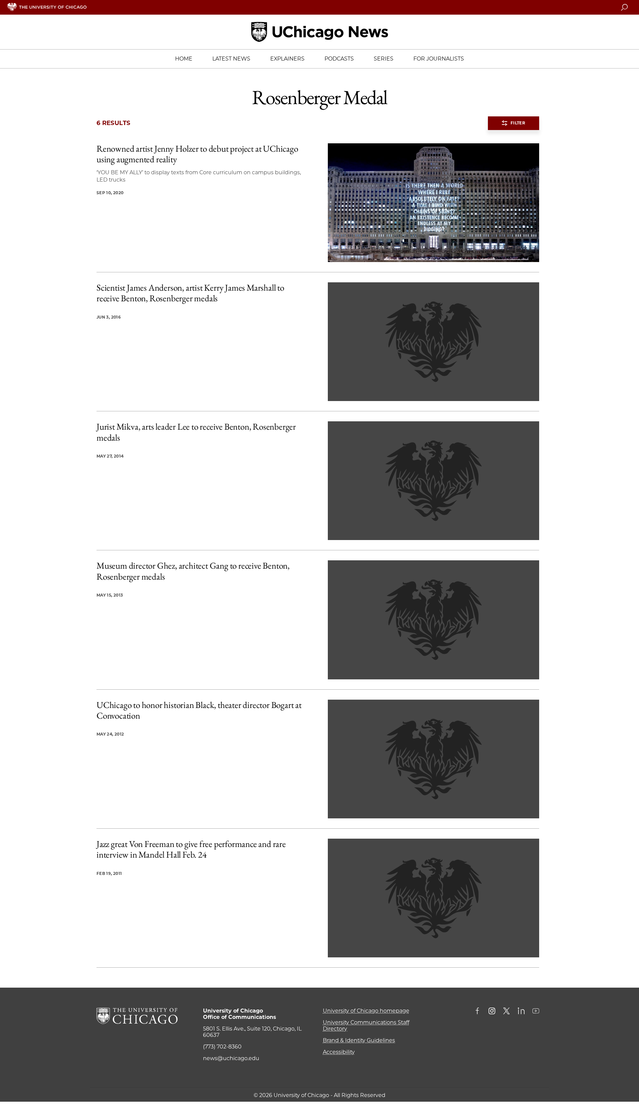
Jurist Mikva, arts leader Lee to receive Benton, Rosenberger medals (196, 432)
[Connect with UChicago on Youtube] (535, 1012)
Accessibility (339, 1052)
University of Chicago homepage (366, 1011)
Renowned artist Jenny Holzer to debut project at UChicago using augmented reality (197, 154)
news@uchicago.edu (231, 1058)
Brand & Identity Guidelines (359, 1040)
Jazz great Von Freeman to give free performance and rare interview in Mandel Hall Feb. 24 (191, 849)
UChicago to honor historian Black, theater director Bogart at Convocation (199, 710)
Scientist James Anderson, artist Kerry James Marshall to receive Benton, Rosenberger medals (190, 293)
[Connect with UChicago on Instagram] (492, 1012)
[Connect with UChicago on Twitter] (506, 1012)
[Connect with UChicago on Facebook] (479, 1012)
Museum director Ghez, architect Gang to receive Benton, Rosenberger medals (193, 571)
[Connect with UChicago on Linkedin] (521, 1012)
